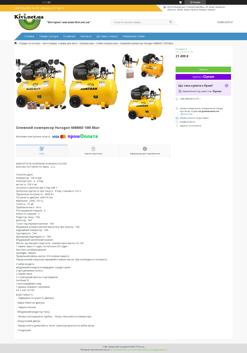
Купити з (197, 76)
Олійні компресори (107, 43)
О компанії (69, 36)
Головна (29, 36)
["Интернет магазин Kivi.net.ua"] (29, 22)
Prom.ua (140, 346)
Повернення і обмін (133, 36)
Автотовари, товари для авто (60, 43)
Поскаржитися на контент (125, 349)
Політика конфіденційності (153, 349)
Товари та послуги (29, 43)
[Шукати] (170, 22)
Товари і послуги (48, 36)
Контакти (85, 36)
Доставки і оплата (106, 36)
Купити (203, 69)
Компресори (87, 43)
